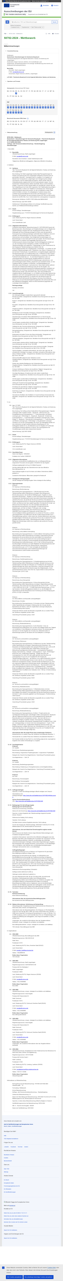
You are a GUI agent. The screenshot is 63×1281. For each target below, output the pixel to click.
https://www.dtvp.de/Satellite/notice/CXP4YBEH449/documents (34, 796)
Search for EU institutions (10, 1230)
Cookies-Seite (51, 1267)
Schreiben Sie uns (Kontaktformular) (13, 1219)
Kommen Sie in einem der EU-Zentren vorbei (15, 1222)
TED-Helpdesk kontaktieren (11, 1138)
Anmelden (46, 5)
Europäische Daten (9, 1183)
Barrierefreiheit (8, 1160)
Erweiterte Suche (15, 27)
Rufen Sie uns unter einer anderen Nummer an (16, 1216)
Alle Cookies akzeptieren (14, 1277)
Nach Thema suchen (37, 27)
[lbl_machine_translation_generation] (28, 118)
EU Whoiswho (7, 1189)
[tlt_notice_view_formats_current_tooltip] (54, 132)
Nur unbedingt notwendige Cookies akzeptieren (38, 1277)
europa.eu (12, 1205)
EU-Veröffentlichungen (10, 1192)
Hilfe (5, 1135)
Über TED (6, 1169)
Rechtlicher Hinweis (9, 1154)
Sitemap (6, 1172)
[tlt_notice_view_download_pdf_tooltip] (8, 107)
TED (5, 33)
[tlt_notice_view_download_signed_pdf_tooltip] (16, 93)
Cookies (6, 1157)
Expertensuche (25, 27)
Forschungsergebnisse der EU (12, 1186)
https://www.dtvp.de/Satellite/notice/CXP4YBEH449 (29, 801)
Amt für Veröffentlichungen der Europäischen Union (18, 1124)
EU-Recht (6, 1180)
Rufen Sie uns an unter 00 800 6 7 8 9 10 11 (15, 1213)
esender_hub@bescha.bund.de (24, 950)
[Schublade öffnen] (6, 45)
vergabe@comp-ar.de (18, 72)
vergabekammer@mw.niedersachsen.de (27, 1069)
